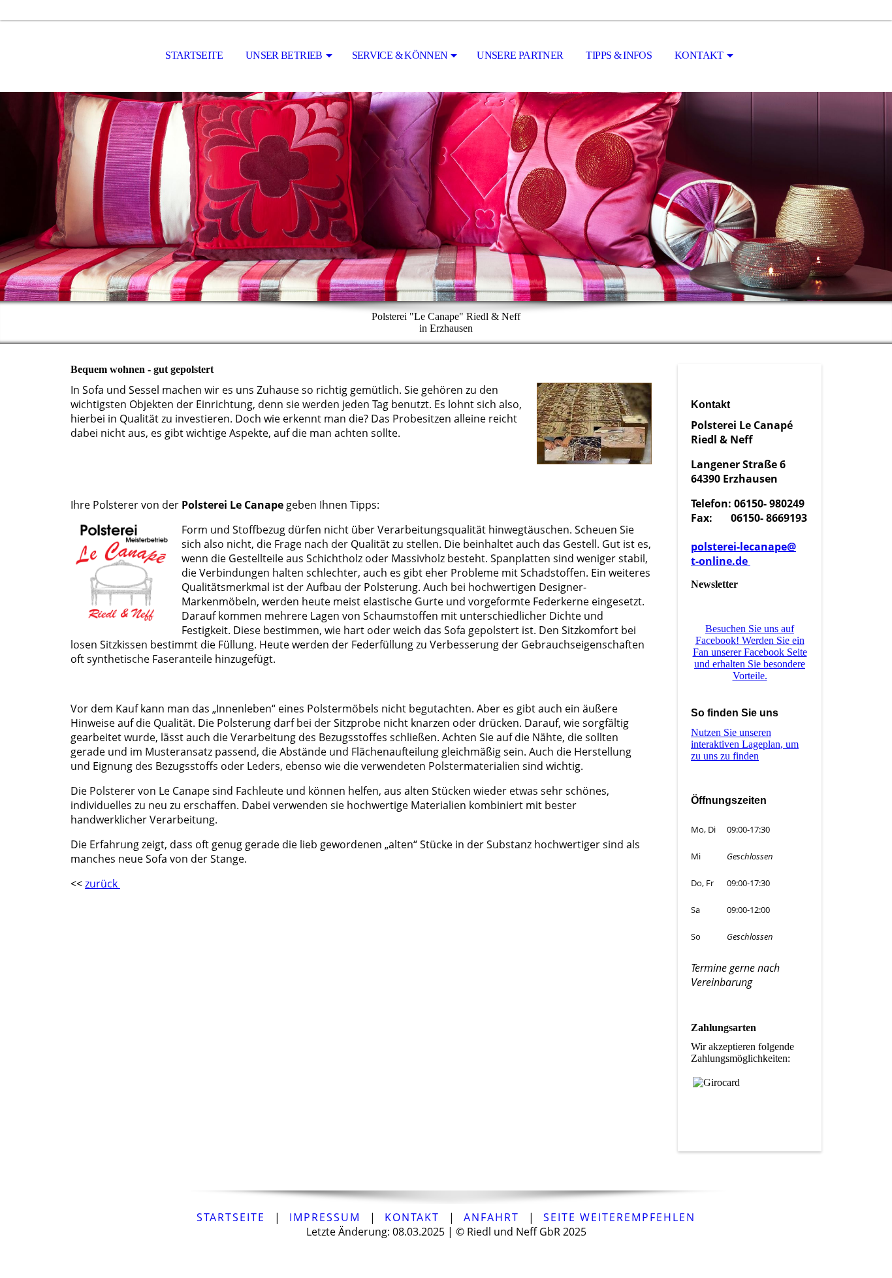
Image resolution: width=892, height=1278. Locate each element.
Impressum (324, 1217)
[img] (446, 196)
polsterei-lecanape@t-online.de (743, 553)
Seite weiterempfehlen (619, 1217)
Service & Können (400, 55)
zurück (102, 883)
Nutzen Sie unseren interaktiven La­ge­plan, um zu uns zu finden (745, 744)
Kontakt (699, 55)
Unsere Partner (520, 55)
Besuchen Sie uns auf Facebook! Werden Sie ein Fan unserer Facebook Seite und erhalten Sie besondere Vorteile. (750, 652)
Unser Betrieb (284, 55)
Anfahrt (491, 1217)
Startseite (194, 55)
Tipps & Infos (619, 55)
